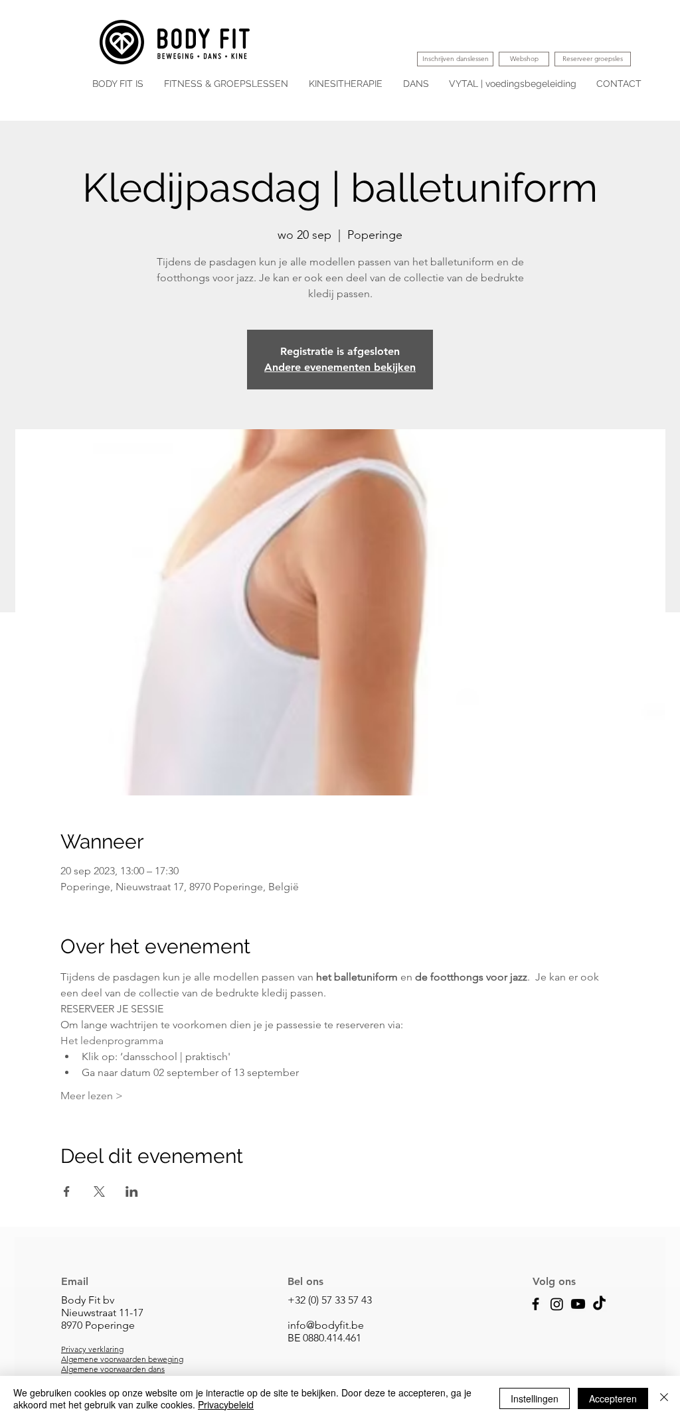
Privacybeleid (226, 1404)
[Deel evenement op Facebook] (66, 1191)
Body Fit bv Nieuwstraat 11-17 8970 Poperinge (102, 1312)
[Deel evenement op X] (99, 1191)
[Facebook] (535, 1304)
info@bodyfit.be (326, 1325)
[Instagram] (557, 1304)
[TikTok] (599, 1304)
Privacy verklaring (92, 1349)
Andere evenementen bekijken (340, 367)
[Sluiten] (664, 1398)
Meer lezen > (91, 1095)
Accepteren (613, 1398)
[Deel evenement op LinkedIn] (132, 1191)
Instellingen (534, 1398)
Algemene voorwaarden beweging (122, 1359)
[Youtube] (578, 1304)
